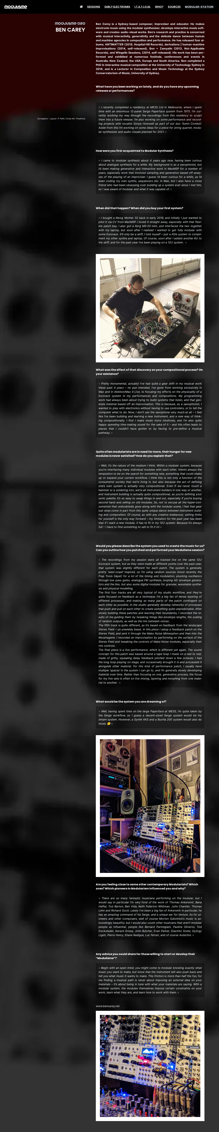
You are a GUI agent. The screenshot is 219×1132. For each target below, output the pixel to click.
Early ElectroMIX (117, 7)
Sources (174, 7)
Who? (159, 7)
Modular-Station (199, 7)
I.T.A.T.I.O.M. (142, 7)
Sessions (93, 7)
